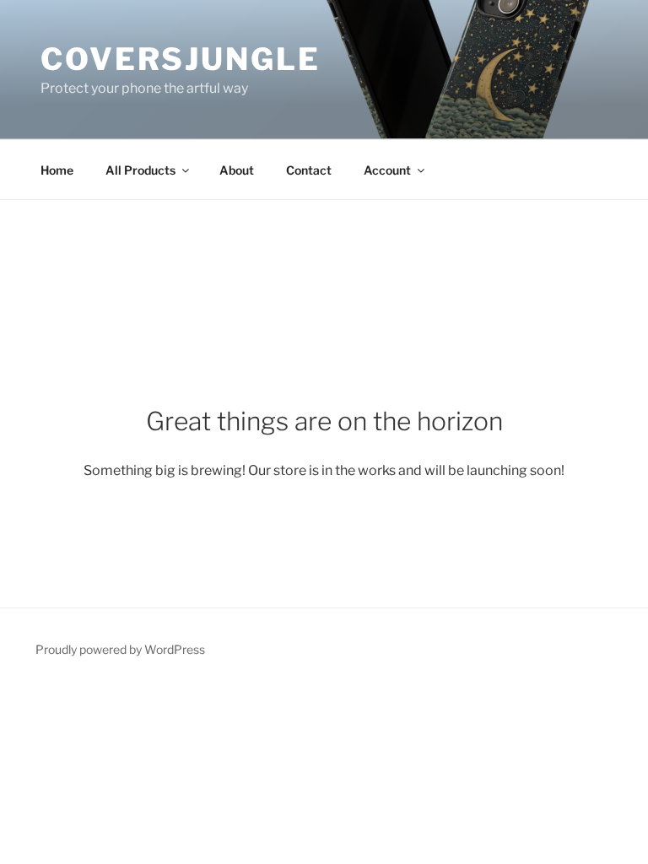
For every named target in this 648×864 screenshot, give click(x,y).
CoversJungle (180, 59)
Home (56, 170)
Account (387, 170)
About (236, 170)
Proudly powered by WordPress (120, 649)
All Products (140, 170)
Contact (309, 170)
